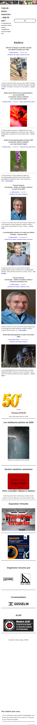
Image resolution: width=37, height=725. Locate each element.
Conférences (23, 54)
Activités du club (11, 54)
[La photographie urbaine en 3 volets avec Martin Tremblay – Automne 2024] (18, 253)
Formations (24, 341)
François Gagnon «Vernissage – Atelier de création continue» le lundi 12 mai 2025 (18, 187)
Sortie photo (30, 239)
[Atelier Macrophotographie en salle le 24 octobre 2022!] (18, 356)
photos (28, 54)
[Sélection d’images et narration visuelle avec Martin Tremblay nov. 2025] (18, 69)
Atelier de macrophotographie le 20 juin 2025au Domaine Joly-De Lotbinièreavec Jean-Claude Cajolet (18, 142)
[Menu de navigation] (25, 20)
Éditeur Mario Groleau (14, 339)
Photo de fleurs (27, 101)
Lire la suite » (10, 181)
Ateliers (17, 54)
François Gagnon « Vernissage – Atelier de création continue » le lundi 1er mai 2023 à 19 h (18, 279)
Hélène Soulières (14, 52)
